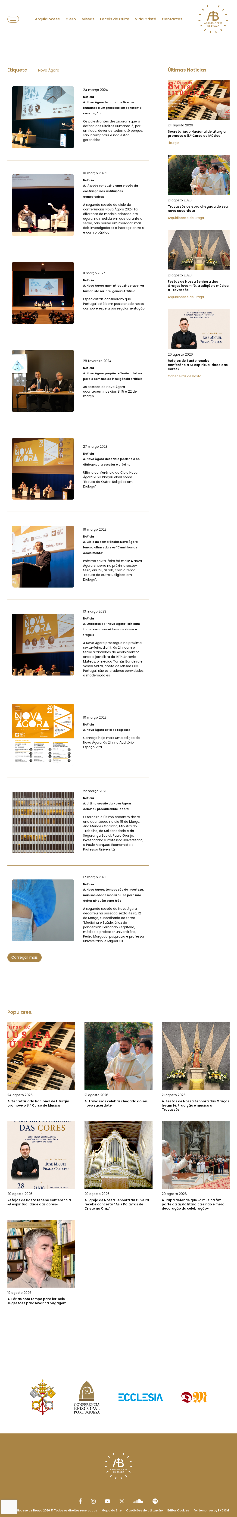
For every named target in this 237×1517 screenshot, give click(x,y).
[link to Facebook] (80, 1501)
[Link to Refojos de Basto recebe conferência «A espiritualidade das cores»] (199, 346)
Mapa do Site (112, 1510)
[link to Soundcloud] (138, 1501)
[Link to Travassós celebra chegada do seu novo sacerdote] (199, 190)
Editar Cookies (178, 1510)
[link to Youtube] (107, 1501)
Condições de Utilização (144, 1510)
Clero (70, 19)
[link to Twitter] (121, 1501)
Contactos (172, 19)
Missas (87, 19)
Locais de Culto (114, 19)
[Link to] (78, 117)
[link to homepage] (213, 19)
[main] (118, 690)
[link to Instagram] (93, 1501)
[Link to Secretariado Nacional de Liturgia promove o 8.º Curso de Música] (199, 115)
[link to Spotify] (155, 1501)
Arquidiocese (47, 19)
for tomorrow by (211, 1510)
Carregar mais (24, 957)
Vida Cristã (145, 19)
